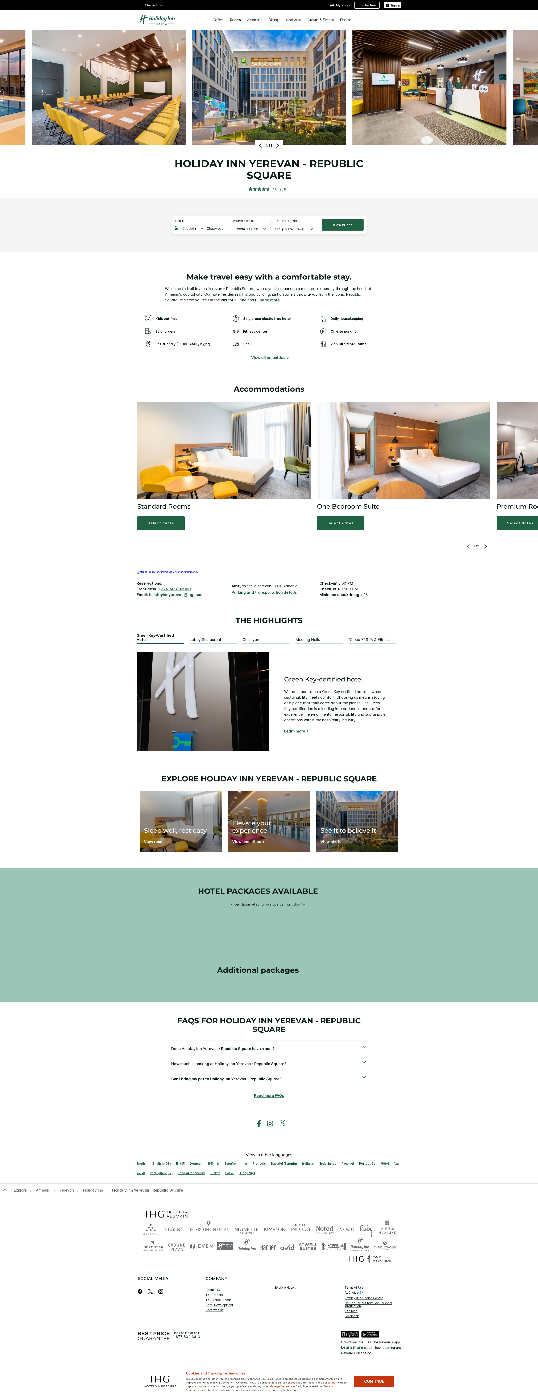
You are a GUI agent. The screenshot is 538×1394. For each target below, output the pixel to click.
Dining (273, 20)
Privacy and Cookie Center (364, 1298)
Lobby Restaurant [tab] (205, 640)
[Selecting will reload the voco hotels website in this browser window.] (347, 1228)
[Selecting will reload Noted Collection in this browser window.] (325, 1228)
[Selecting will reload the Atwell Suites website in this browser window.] (308, 1246)
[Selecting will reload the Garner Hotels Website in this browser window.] (268, 1246)
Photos (346, 20)
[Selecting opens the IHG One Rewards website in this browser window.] (370, 1259)
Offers (219, 20)
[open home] (6, 1190)
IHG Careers (214, 1295)
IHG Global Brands (218, 1300)
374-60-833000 (176, 589)
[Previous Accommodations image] (468, 546)
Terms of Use (354, 1287)
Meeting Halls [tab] (307, 640)
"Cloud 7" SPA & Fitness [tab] (369, 640)
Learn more (294, 731)
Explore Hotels (285, 1287)
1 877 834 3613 (186, 1337)
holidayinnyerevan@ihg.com (175, 594)
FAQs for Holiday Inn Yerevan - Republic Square (269, 1025)
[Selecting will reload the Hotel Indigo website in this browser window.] (300, 1228)
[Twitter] (150, 1291)
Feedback (352, 1316)
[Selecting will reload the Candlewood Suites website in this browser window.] (384, 1246)
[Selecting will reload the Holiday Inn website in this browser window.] (246, 1246)
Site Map (351, 1311)
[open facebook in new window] (257, 1124)
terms (331, 1382)
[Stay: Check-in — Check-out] (199, 228)
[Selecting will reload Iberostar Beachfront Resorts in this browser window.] (153, 1246)
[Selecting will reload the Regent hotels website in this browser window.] (173, 1228)
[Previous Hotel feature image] (260, 145)
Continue (374, 1381)
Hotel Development (219, 1305)
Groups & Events (321, 20)
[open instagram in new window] (268, 1124)
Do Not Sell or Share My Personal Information (368, 1304)
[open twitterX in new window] (280, 1124)
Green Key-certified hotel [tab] (155, 637)
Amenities (254, 20)
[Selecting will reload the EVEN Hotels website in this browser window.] (201, 1246)
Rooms (235, 20)
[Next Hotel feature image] (277, 145)
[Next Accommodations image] (485, 546)
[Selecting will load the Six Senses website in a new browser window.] (151, 1228)
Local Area (292, 20)
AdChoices (352, 1292)
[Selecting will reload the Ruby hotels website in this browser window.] (366, 1228)
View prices (342, 225)
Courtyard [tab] (252, 640)
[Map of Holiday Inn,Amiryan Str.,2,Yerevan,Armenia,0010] (167, 572)
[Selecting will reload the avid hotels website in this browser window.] (287, 1246)
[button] (392, 5)
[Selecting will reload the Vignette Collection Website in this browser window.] (246, 1228)
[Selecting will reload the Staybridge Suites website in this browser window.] (334, 1246)
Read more (270, 300)
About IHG (213, 1290)
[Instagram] (161, 1291)
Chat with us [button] (154, 5)
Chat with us (214, 1310)
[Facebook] (141, 1291)
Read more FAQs (269, 1095)
